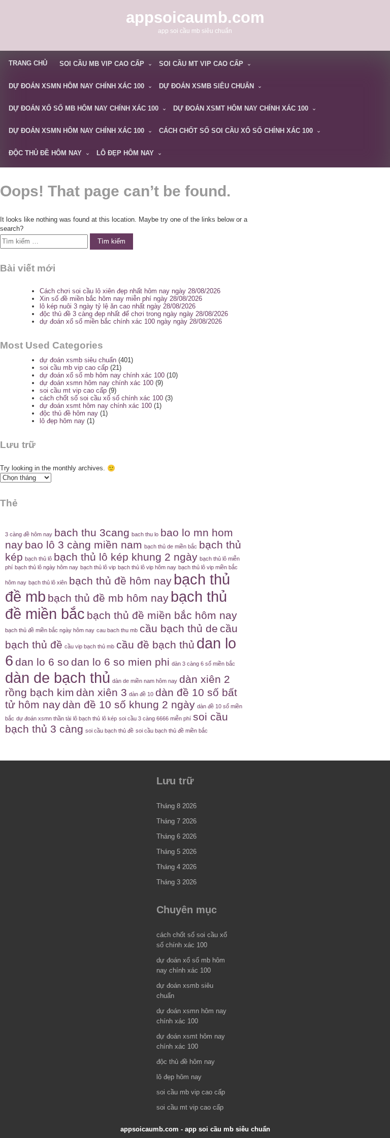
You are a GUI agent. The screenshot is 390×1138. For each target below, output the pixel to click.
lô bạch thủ (86, 718)
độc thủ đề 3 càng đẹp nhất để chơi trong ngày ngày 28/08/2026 (134, 314)
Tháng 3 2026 (176, 882)
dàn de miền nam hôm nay (144, 681)
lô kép (109, 718)
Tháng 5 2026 (176, 851)
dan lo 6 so (42, 662)
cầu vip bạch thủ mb (89, 646)
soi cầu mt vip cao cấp (201, 63)
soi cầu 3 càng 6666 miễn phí (155, 718)
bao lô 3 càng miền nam (83, 544)
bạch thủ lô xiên (47, 582)
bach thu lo (145, 534)
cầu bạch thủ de (179, 628)
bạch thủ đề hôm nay (120, 581)
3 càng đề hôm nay (28, 534)
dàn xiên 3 (101, 692)
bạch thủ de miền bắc (170, 546)
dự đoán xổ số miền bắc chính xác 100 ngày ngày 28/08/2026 (131, 321)
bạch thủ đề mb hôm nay (108, 598)
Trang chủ (28, 63)
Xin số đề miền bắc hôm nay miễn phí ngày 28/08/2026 (121, 298)
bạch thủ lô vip (98, 567)
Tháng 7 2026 (176, 821)
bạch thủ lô (38, 559)
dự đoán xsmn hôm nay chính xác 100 (76, 86)
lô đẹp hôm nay (125, 153)
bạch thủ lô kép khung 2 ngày (126, 557)
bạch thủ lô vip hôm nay (147, 567)
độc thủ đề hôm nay (45, 153)
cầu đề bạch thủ (155, 644)
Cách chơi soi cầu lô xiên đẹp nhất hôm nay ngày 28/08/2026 (130, 291)
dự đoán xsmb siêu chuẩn (206, 86)
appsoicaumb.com (195, 17)
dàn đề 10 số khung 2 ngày (128, 704)
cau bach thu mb (117, 630)
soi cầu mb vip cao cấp (101, 63)
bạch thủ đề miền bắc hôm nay (162, 615)
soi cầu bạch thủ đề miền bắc (172, 731)
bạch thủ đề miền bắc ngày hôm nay (49, 630)
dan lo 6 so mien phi (120, 662)
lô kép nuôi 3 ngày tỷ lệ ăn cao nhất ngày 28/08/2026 (118, 306)
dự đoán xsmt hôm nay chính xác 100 (240, 108)
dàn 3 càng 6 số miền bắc (203, 664)
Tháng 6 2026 (176, 836)
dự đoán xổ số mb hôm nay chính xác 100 (83, 108)
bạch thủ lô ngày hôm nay (46, 567)
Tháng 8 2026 (176, 806)
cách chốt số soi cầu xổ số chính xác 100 (236, 130)
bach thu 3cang (91, 532)
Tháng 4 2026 (176, 867)
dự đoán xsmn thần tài (43, 718)
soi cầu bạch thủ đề (109, 731)
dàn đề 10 (141, 694)
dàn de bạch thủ (57, 677)
